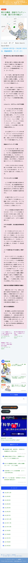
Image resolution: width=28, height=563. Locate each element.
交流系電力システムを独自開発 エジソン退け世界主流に (14, 471)
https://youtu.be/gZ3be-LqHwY (10, 440)
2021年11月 (7, 523)
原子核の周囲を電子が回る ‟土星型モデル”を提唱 (19, 333)
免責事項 (19, 559)
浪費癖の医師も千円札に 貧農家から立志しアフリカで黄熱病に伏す (14, 457)
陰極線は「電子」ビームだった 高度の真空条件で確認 (6, 344)
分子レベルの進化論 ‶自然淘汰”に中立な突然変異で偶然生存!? (15, 478)
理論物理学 (4, 9)
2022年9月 (7, 496)
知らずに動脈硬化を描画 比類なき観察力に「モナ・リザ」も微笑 (14, 464)
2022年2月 (7, 511)
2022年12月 (7, 492)
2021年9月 (7, 530)
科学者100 (8, 554)
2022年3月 (7, 508)
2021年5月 (7, 545)
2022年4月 (7, 504)
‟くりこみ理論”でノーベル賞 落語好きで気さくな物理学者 (6, 333)
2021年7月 (7, 538)
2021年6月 (7, 542)
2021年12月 (7, 519)
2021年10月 (7, 526)
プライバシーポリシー (11, 559)
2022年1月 (7, 515)
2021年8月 (7, 534)
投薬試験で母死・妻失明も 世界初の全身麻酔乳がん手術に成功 (14, 450)
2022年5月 (7, 500)
